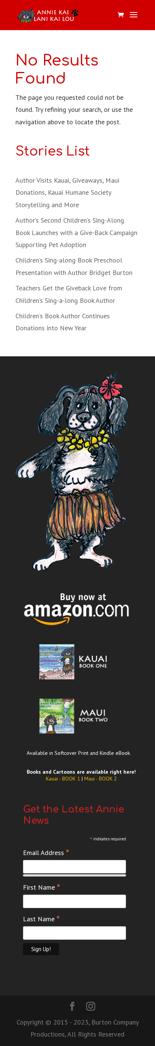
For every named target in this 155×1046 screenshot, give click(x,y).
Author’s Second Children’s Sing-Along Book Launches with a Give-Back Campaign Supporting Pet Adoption (76, 232)
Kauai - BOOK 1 (64, 778)
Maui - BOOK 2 (100, 778)
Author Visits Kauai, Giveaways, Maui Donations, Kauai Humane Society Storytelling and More (67, 192)
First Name (41, 887)
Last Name (41, 919)
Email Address (46, 853)
